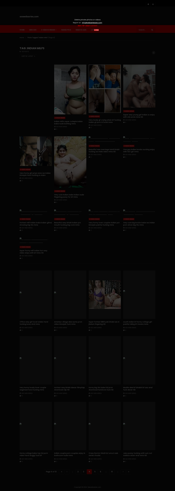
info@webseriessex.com (92, 22)
